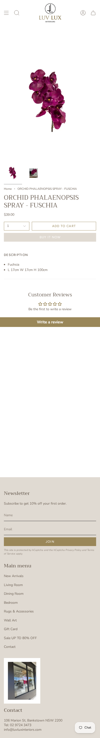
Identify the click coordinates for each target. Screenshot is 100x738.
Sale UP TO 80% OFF (20, 638)
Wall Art (10, 620)
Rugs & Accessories (19, 611)
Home (8, 189)
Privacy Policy (73, 550)
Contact (10, 646)
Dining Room (14, 593)
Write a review (50, 322)
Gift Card (10, 629)
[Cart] (93, 13)
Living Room (13, 585)
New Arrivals (14, 576)
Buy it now (50, 237)
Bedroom (11, 602)
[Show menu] (6, 13)
